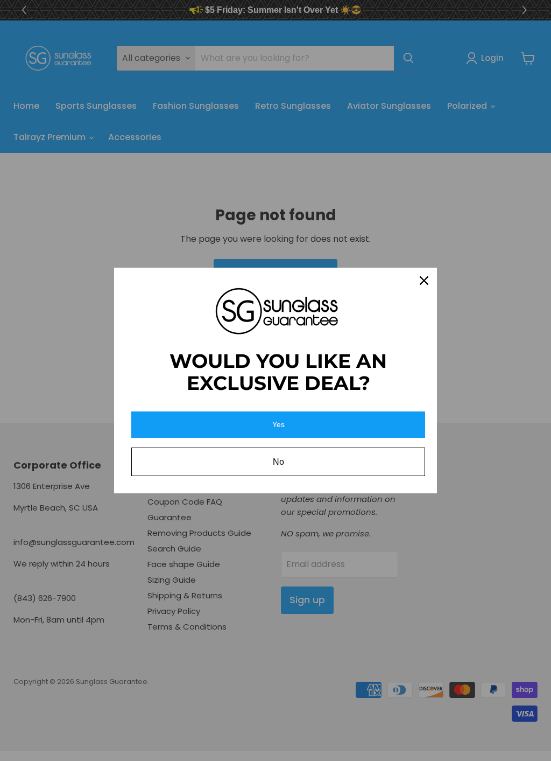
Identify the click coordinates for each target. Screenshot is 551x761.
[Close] (424, 281)
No (278, 461)
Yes (278, 424)
